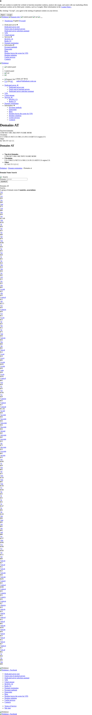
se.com (3, 415)
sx (1, 200)
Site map (7, 708)
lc (1, 500)
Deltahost (3, 168)
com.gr (3, 589)
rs (1, 658)
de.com (3, 447)
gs (1, 528)
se (1, 232)
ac (1, 443)
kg (2, 241)
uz (2, 390)
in (1, 261)
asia (2, 370)
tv (1, 386)
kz (2, 253)
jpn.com (4, 423)
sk (1, 346)
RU (11, 81)
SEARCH (4, 181)
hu (2, 342)
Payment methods (10, 47)
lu (1, 492)
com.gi (3, 585)
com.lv (3, 597)
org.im (3, 573)
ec (1, 536)
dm (2, 540)
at (1, 322)
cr (1, 548)
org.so (3, 561)
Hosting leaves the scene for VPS (16, 53)
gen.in (3, 609)
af (1, 553)
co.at (2, 354)
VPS (6, 33)
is (1, 508)
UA (5, 81)
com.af (3, 378)
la (1, 249)
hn (2, 516)
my (2, 476)
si (1, 463)
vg (2, 208)
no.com (3, 419)
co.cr (2, 358)
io (1, 330)
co (2, 192)
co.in (2, 318)
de (2, 301)
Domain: (3, 179)
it (1, 257)
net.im (3, 629)
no (2, 467)
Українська (8, 21)
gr (1, 273)
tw (2, 212)
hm (2, 520)
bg (2, 662)
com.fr (3, 581)
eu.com (3, 439)
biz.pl (3, 350)
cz (1, 305)
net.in (3, 634)
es (1, 281)
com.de (3, 407)
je (1, 504)
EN (9, 81)
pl (1, 228)
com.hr (3, 593)
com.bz (3, 399)
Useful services (9, 57)
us (1, 216)
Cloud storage (9, 35)
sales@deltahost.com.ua (26, 81)
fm (2, 220)
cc (1, 395)
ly (1, 488)
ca (1, 196)
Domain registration (11, 43)
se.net (3, 411)
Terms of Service (10, 706)
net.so (3, 642)
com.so (3, 601)
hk (2, 265)
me (2, 334)
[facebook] (8, 670)
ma (2, 484)
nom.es (3, 646)
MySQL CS (8, 39)
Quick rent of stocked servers (14, 29)
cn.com (3, 451)
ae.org (3, 455)
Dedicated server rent (12, 27)
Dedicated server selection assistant (16, 31)
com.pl (3, 297)
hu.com (3, 427)
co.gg (3, 362)
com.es (3, 403)
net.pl (3, 638)
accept (9, 15)
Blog (6, 51)
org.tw (3, 338)
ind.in (3, 613)
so (1, 459)
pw (2, 204)
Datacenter (8, 49)
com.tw (3, 309)
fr (1, 224)
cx (2, 544)
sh (1, 237)
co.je (2, 374)
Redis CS (7, 41)
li (1, 245)
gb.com (3, 435)
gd (2, 532)
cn (2, 314)
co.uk (3, 289)
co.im (3, 366)
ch (2, 277)
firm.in (3, 605)
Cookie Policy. (66, 7)
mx (2, 480)
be (2, 326)
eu (2, 285)
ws (2, 382)
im (2, 269)
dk (2, 293)
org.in (3, 569)
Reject (3, 15)
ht (1, 512)
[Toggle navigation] (41, 17)
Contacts (7, 59)
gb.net (3, 431)
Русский (22, 21)
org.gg (3, 577)
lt (1, 496)
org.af (3, 650)
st (1, 654)
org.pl (3, 565)
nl (1, 472)
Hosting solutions (10, 55)
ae (1, 557)
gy (2, 524)
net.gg (3, 625)
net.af (3, 621)
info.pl (3, 617)
